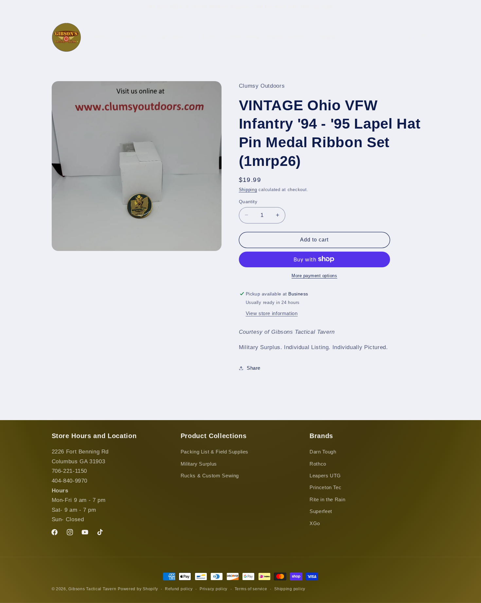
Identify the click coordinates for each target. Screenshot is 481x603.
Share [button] (253, 367)
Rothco (318, 464)
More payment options (314, 275)
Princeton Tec (325, 487)
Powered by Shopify (138, 589)
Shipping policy (289, 589)
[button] (155, 37)
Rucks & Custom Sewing (210, 475)
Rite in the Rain (327, 499)
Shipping (248, 189)
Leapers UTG (325, 475)
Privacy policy (213, 589)
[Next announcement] (427, 6)
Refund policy (179, 589)
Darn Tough (323, 452)
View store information (272, 313)
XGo (315, 523)
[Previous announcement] (53, 6)
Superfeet (321, 511)
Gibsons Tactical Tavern (92, 589)
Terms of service (251, 589)
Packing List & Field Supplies (214, 452)
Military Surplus (199, 464)
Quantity (248, 201)
